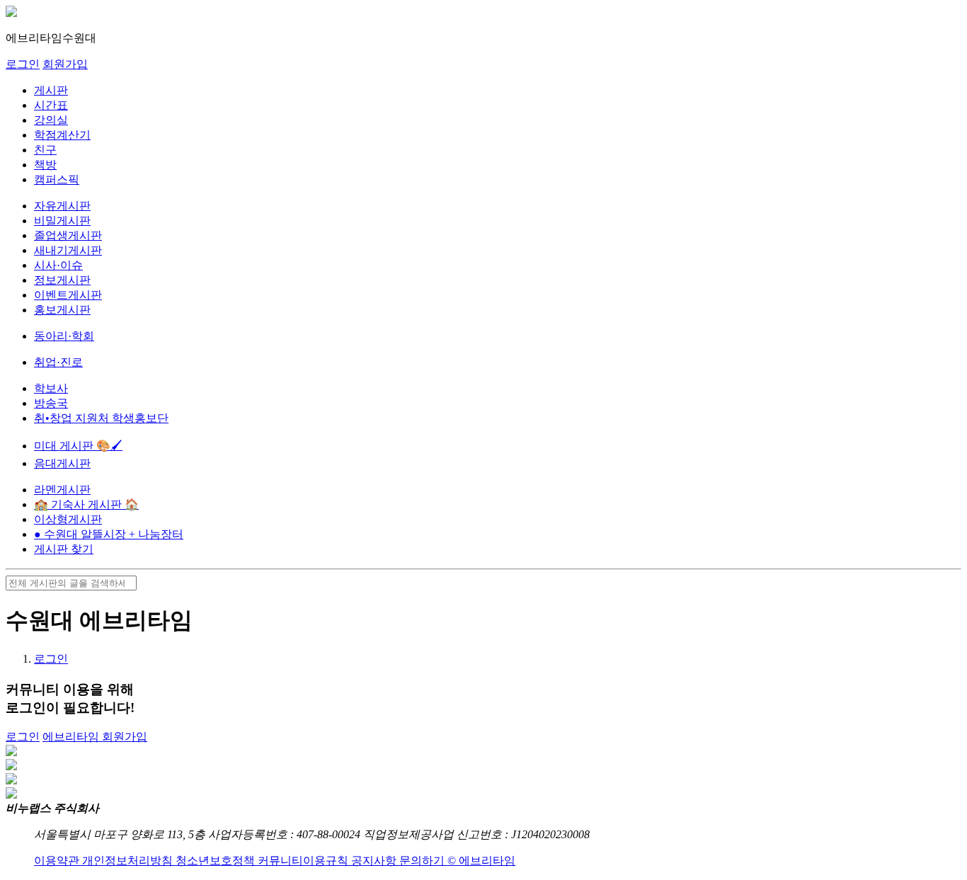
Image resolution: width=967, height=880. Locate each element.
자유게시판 (62, 206)
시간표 (51, 105)
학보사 (51, 388)
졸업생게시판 (68, 235)
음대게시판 (62, 463)
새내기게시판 (68, 250)
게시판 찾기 (63, 549)
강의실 (51, 120)
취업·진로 (58, 362)
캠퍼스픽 (56, 179)
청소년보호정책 (217, 861)
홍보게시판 (62, 310)
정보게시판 (62, 280)
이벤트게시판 (68, 295)
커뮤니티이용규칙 (304, 861)
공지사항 (375, 861)
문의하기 (423, 861)
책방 (45, 165)
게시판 (51, 90)
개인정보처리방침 (129, 861)
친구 (45, 150)
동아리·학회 (64, 336)
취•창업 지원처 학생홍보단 (101, 418)
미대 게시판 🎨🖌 (78, 446)
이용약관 (58, 861)
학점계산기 (62, 135)
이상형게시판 (68, 519)
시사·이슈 (58, 265)
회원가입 (65, 64)
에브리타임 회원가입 (94, 737)
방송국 (51, 403)
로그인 (23, 64)
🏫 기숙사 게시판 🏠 (86, 504)
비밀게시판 (62, 221)
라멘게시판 (62, 490)
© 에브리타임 (481, 861)
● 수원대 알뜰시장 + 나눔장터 (108, 534)
